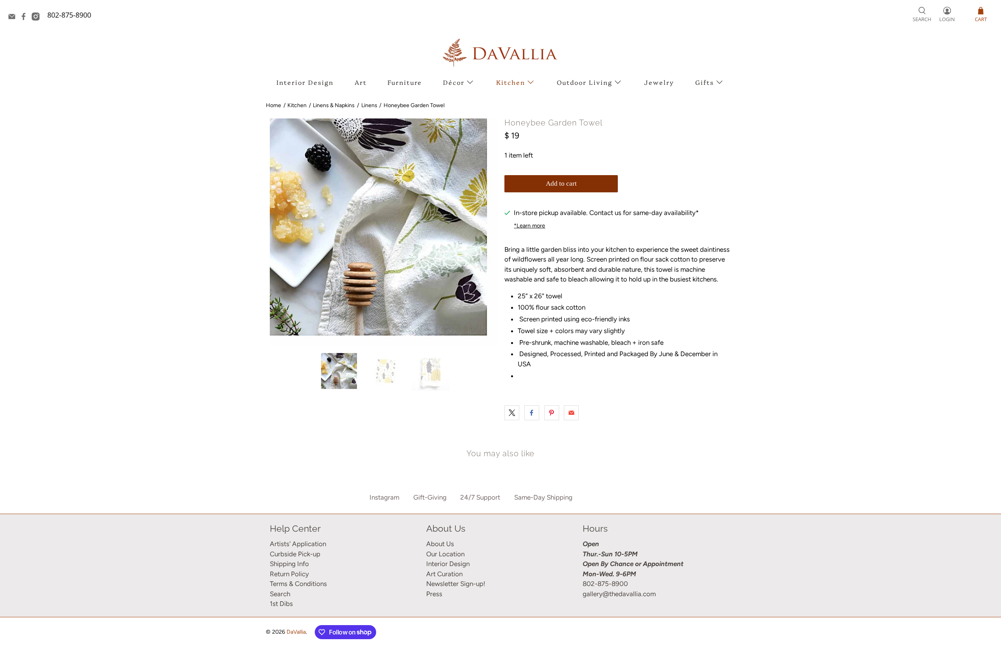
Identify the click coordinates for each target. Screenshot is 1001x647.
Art (361, 82)
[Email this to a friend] (571, 412)
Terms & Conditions (298, 584)
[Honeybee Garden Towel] (383, 231)
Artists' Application (298, 544)
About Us (440, 544)
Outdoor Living (584, 82)
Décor (454, 82)
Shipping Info (289, 564)
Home (273, 105)
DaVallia (296, 632)
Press (434, 594)
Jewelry (659, 82)
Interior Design (305, 82)
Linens (369, 105)
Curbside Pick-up (295, 554)
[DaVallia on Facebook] (25, 18)
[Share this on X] (511, 412)
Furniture (404, 82)
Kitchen (510, 82)
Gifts (704, 82)
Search (280, 594)
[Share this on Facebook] (531, 412)
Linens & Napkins (334, 105)
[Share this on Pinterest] (551, 412)
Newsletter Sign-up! (455, 584)
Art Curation (444, 574)
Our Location (445, 554)
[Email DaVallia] (14, 18)
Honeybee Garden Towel (414, 105)
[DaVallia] (500, 53)
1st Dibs (281, 604)
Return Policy (289, 574)
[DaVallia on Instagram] (37, 18)
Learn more (529, 225)
